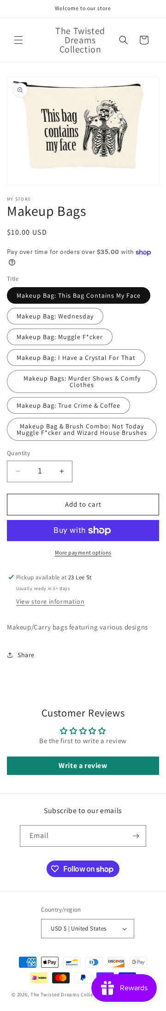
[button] (18, 40)
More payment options (83, 552)
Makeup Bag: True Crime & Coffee (68, 405)
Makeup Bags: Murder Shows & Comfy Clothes (82, 381)
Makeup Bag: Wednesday (55, 316)
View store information (50, 601)
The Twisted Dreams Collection (68, 994)
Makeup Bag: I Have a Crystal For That (76, 357)
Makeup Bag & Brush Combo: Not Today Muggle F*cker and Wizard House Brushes (82, 429)
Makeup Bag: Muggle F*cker (60, 337)
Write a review (83, 765)
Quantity (18, 453)
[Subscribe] (135, 836)
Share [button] (26, 655)
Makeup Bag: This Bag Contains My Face (79, 295)
